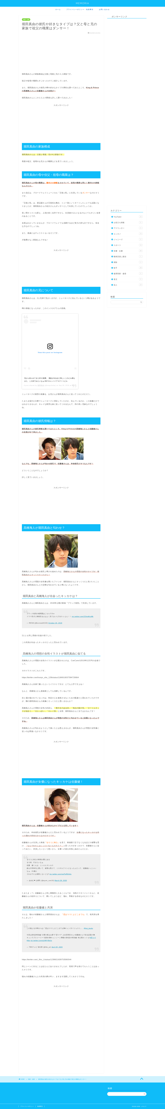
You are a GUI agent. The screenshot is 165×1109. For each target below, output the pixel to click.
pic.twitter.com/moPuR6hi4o (61, 874)
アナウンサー (127, 228)
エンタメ (127, 234)
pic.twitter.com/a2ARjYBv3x (41, 940)
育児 (127, 279)
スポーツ (127, 245)
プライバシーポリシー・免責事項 (79, 9)
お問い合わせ (104, 9)
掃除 (127, 262)
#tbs (28, 940)
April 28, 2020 (57, 947)
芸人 (127, 285)
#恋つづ (93, 937)
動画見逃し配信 (127, 256)
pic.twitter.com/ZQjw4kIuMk (82, 616)
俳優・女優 (26, 19)
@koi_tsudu (88, 928)
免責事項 (40, 1106)
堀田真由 (40, 385)
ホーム (58, 9)
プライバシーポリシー (27, 1106)
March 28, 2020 (61, 880)
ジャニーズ (127, 239)
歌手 (127, 268)
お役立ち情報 (127, 222)
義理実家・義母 (127, 274)
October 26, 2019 (55, 623)
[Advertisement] (61, 53)
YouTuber (127, 217)
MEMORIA (82, 3)
